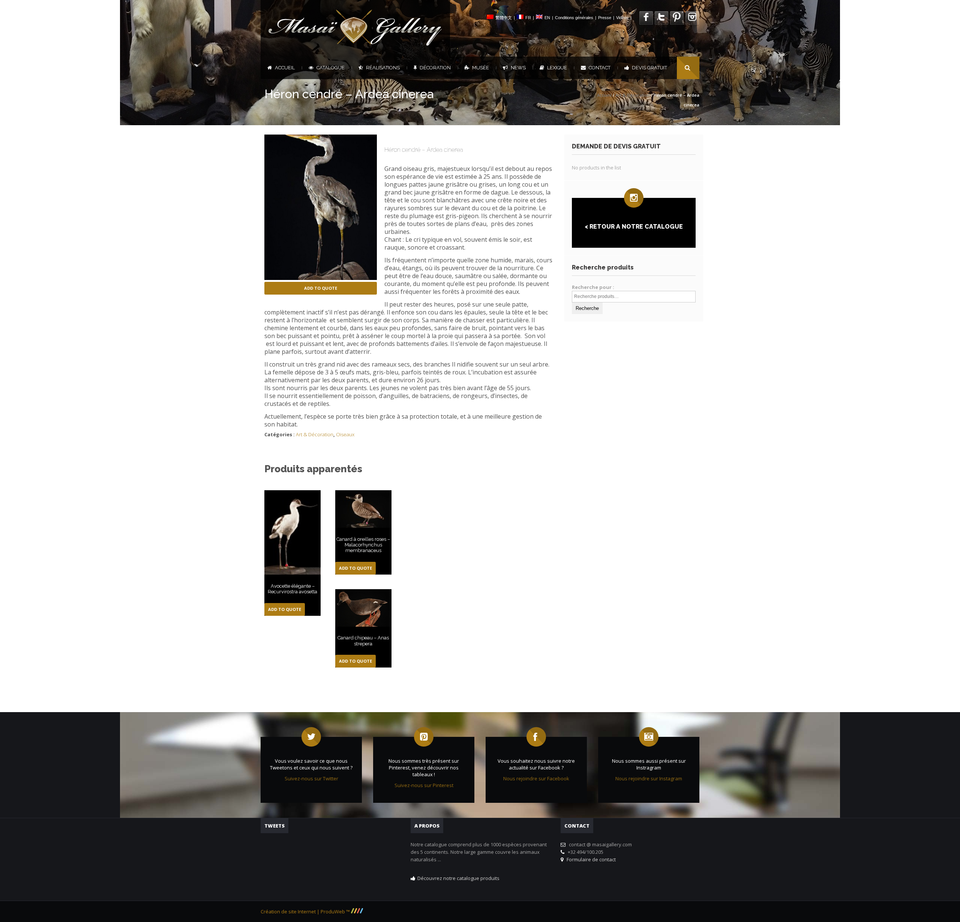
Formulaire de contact (590, 859)
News (518, 67)
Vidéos (622, 17)
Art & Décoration (632, 95)
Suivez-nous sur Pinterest (423, 785)
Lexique (557, 67)
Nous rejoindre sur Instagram (648, 778)
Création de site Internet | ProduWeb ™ (306, 911)
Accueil (285, 67)
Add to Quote (320, 288)
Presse (604, 17)
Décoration (435, 67)
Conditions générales (574, 17)
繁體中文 (503, 17)
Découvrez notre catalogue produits (458, 878)
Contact (599, 67)
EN (547, 17)
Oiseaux (345, 434)
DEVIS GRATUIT (649, 67)
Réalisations (383, 67)
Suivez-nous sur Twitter (311, 778)
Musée (480, 67)
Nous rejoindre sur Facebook (536, 778)
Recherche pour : (593, 287)
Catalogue (330, 67)
